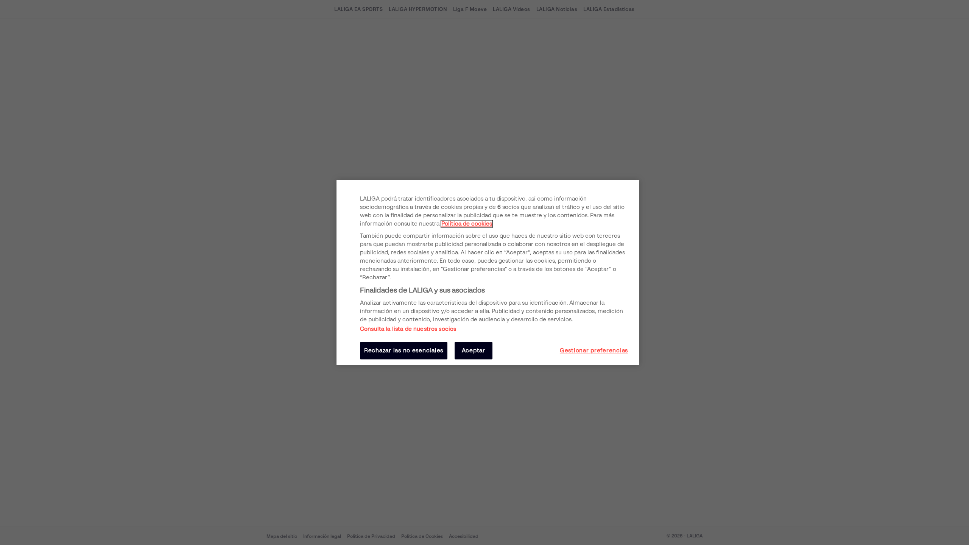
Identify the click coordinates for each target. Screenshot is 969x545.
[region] (488, 272)
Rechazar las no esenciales (403, 350)
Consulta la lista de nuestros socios (408, 329)
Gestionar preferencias (594, 350)
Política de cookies (466, 224)
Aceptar (473, 350)
